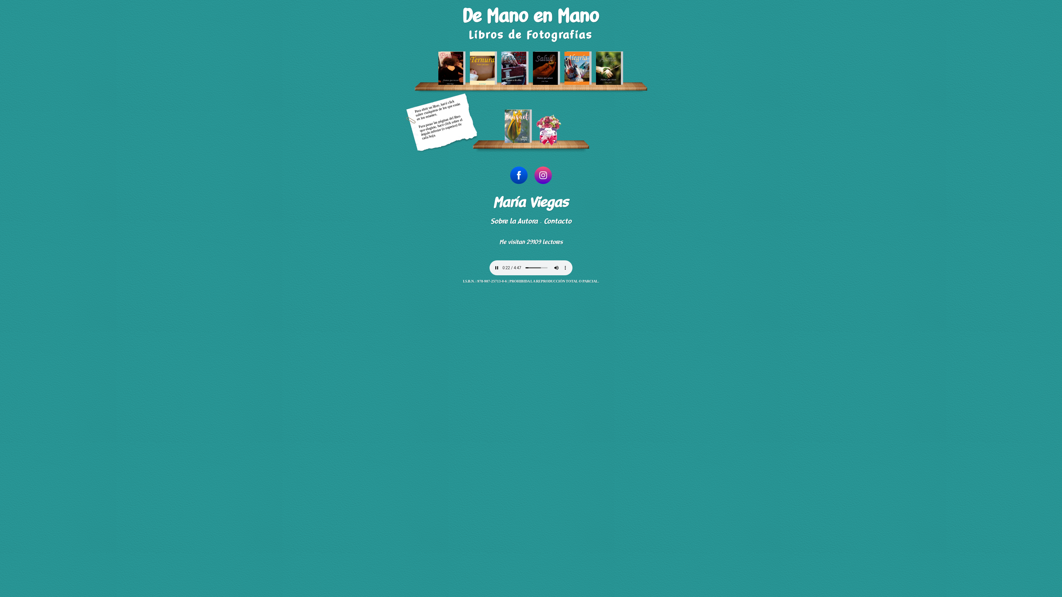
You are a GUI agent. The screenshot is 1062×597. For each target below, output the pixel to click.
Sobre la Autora (514, 221)
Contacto (558, 221)
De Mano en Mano (531, 16)
